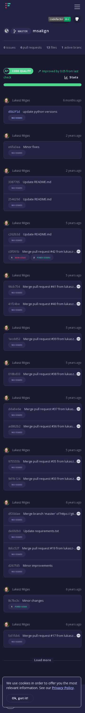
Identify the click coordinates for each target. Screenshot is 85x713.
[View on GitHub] (77, 19)
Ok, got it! (20, 698)
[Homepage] (22, 6)
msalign (41, 30)
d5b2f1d (14, 112)
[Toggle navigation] (77, 6)
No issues (17, 118)
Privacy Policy (63, 688)
